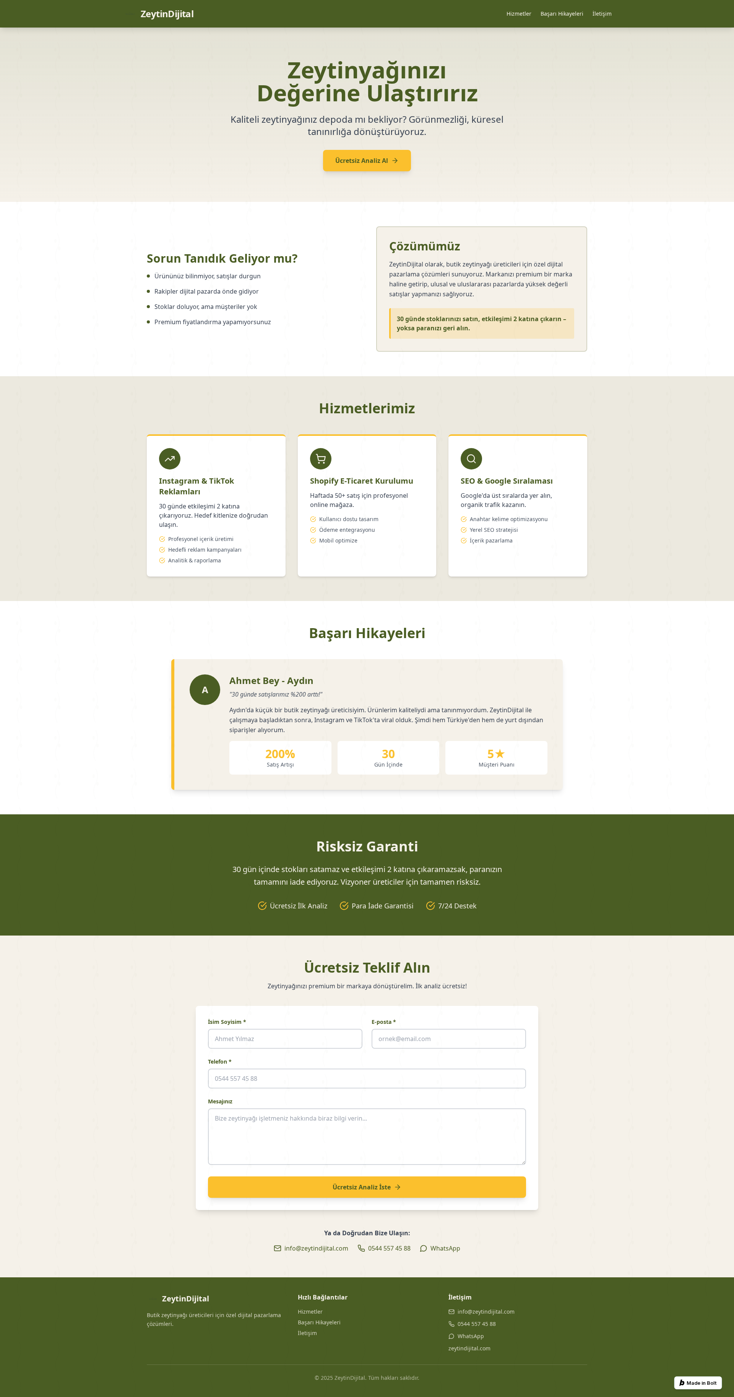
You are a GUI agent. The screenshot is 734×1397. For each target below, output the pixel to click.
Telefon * (220, 1061)
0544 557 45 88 (477, 1323)
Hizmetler (519, 13)
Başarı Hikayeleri (562, 13)
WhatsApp (471, 1336)
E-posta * (384, 1021)
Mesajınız (220, 1101)
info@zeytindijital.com (486, 1311)
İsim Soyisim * (227, 1021)
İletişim (602, 13)
